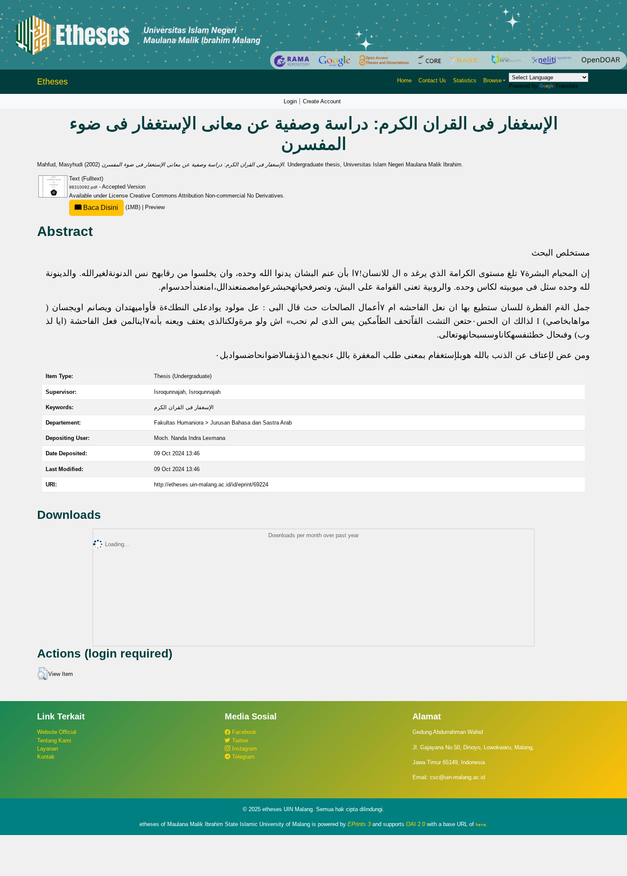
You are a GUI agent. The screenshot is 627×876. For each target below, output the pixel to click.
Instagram (243, 748)
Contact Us (432, 80)
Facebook (243, 732)
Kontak (46, 757)
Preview (155, 207)
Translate (566, 86)
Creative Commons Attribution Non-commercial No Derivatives (206, 195)
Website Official (56, 732)
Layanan (47, 748)
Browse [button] (492, 80)
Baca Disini (99, 207)
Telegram (242, 757)
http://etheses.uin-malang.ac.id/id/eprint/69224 (211, 484)
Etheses (52, 81)
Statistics (464, 80)
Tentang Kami (54, 740)
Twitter (239, 740)
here (481, 824)
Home (404, 80)
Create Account (322, 101)
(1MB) (111, 207)
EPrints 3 (359, 824)
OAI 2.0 (415, 824)
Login (290, 101)
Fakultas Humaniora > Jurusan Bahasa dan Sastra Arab (223, 422)
